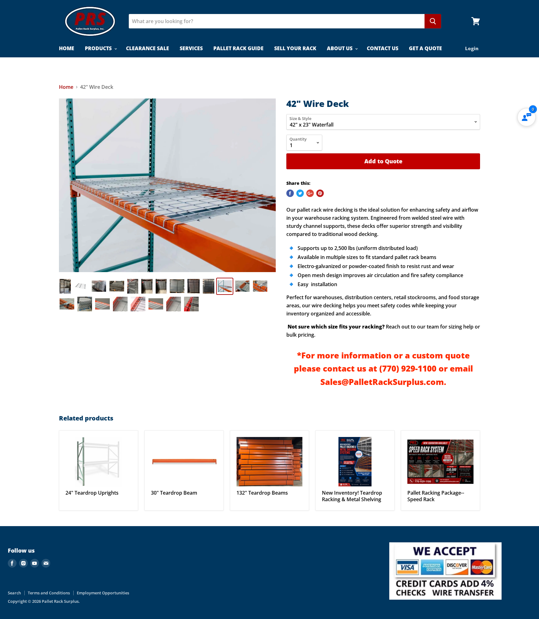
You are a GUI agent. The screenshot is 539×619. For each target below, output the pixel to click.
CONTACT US (382, 48)
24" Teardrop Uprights (92, 492)
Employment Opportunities (103, 593)
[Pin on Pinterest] (320, 193)
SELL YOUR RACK (295, 48)
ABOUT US (340, 48)
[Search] (433, 21)
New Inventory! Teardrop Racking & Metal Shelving (352, 496)
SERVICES (191, 48)
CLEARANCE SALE (147, 48)
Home (66, 87)
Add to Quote (383, 161)
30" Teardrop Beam (174, 492)
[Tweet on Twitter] (300, 193)
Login (471, 48)
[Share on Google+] (310, 193)
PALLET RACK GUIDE (238, 48)
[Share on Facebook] (290, 193)
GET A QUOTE (425, 48)
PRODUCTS (99, 48)
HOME (66, 48)
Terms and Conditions (49, 593)
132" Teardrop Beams (262, 492)
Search (14, 593)
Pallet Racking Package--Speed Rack (435, 496)
